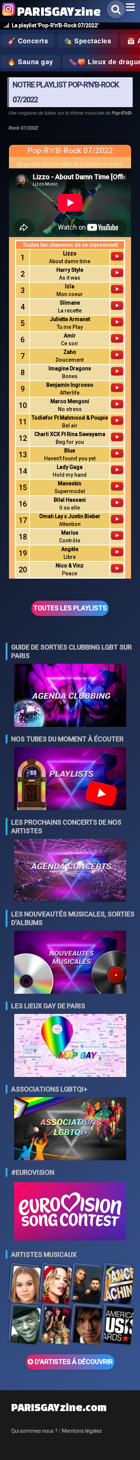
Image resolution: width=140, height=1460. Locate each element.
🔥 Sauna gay (30, 61)
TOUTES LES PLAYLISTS (70, 608)
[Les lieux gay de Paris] (70, 1046)
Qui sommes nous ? (34, 1431)
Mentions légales (82, 1431)
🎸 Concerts (27, 40)
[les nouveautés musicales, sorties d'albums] (70, 963)
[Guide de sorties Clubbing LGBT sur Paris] (70, 696)
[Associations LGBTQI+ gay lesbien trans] (70, 1129)
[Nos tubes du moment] (70, 779)
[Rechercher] (116, 9)
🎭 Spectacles (87, 40)
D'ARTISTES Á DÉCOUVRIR (73, 1362)
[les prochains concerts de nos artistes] (70, 871)
